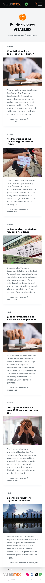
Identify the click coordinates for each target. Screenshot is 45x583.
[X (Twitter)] (36, 574)
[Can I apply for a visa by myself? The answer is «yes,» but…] (22, 430)
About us (10, 570)
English (10, 46)
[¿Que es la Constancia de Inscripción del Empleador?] (22, 337)
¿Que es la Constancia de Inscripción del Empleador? (21, 318)
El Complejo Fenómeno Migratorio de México (19, 499)
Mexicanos (23, 570)
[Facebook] (32, 574)
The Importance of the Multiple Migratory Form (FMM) (20, 141)
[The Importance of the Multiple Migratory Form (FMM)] (22, 162)
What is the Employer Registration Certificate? (20, 52)
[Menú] (40, 4)
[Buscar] (35, 4)
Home (4, 570)
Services (16, 570)
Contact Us (38, 570)
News (32, 570)
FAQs (28, 570)
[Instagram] (27, 574)
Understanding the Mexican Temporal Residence (22, 230)
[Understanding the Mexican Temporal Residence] (22, 249)
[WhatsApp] (26, 4)
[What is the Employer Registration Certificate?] (22, 71)
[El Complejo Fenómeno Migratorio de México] (22, 518)
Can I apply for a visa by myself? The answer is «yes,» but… (22, 410)
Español (10, 312)
